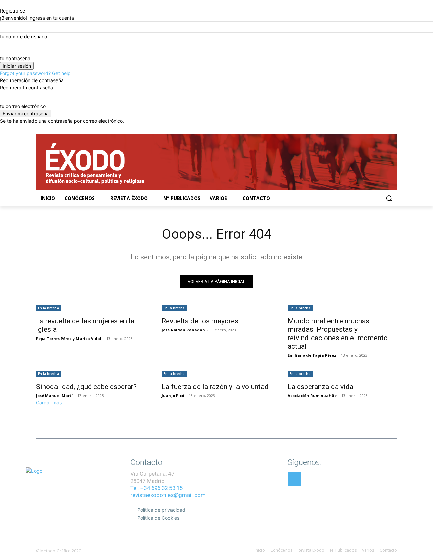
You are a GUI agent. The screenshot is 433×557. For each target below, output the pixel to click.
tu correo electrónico (23, 106)
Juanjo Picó (173, 395)
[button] (389, 198)
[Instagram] (375, 129)
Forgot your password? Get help (35, 73)
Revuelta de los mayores (200, 321)
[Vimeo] (393, 129)
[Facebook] (365, 129)
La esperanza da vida (321, 386)
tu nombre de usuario (23, 36)
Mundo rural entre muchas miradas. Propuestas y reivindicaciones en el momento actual (338, 333)
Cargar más (49, 402)
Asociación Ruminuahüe (312, 395)
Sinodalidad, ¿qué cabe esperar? (86, 386)
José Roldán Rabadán (183, 329)
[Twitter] (384, 129)
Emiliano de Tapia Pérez (312, 355)
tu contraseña (15, 58)
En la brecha (48, 308)
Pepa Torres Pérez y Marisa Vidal (68, 338)
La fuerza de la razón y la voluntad (215, 386)
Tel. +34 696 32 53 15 (156, 488)
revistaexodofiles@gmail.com (168, 495)
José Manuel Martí (54, 395)
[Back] (2, 3)
